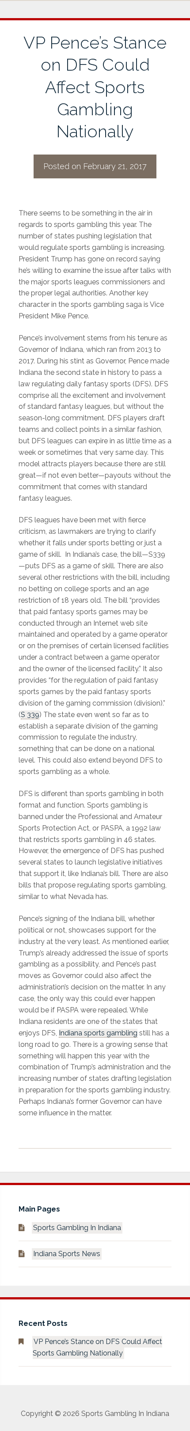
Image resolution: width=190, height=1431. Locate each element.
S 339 (30, 714)
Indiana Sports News (66, 1254)
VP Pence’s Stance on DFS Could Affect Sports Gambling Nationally (97, 1347)
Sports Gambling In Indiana (77, 1227)
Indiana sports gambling (98, 1033)
